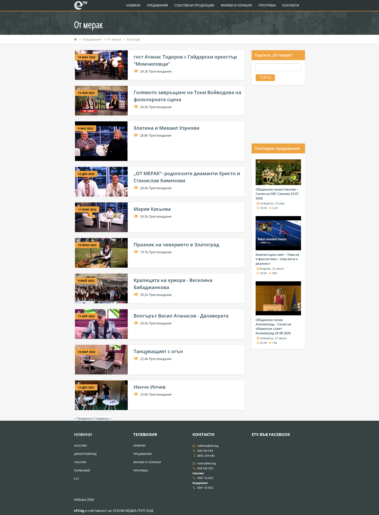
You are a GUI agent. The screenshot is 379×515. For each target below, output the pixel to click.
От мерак (114, 39)
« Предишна (84, 418)
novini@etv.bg (206, 463)
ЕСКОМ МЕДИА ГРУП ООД (133, 510)
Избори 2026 (84, 499)
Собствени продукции (194, 5)
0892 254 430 (206, 455)
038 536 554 (205, 451)
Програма (267, 5)
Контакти (290, 5)
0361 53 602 (205, 487)
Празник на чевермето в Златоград (176, 244)
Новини (133, 5)
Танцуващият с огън (158, 351)
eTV (76, 479)
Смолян (80, 462)
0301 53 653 (205, 478)
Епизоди (133, 39)
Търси (265, 77)
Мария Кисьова (152, 209)
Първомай (82, 470)
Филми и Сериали (236, 5)
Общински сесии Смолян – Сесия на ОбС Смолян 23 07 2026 (277, 193)
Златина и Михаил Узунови (166, 128)
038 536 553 (205, 468)
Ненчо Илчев (150, 387)
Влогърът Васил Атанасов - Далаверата (181, 315)
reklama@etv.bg (208, 446)
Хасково (80, 445)
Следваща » (103, 418)
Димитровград (85, 454)
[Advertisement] (281, 117)
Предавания (157, 5)
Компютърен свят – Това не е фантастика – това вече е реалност (277, 259)
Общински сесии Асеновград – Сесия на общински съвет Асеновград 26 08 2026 (273, 326)
